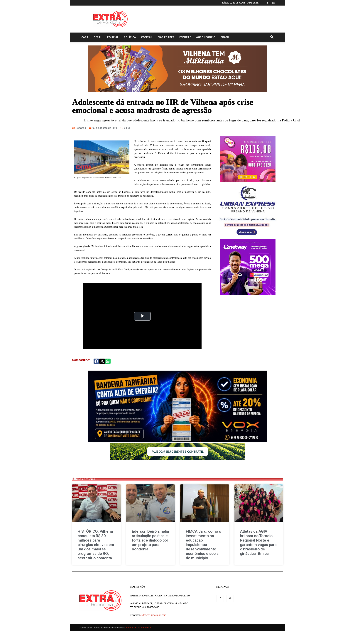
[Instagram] (273, 3)
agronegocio (205, 37)
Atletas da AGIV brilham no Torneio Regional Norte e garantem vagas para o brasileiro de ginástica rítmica (258, 542)
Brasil (225, 37)
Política (130, 37)
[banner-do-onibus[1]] (247, 237)
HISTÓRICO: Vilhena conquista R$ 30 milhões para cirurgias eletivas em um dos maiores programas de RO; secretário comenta (96, 544)
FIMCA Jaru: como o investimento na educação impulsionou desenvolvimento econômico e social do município (203, 544)
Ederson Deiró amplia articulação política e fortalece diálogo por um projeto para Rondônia (150, 540)
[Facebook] (267, 3)
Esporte (185, 37)
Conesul (147, 37)
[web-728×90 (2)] (177, 459)
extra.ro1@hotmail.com (153, 615)
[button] (271, 37)
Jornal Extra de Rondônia (138, 627)
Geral (98, 37)
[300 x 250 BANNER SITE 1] (247, 181)
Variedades (166, 37)
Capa (84, 37)
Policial (113, 37)
